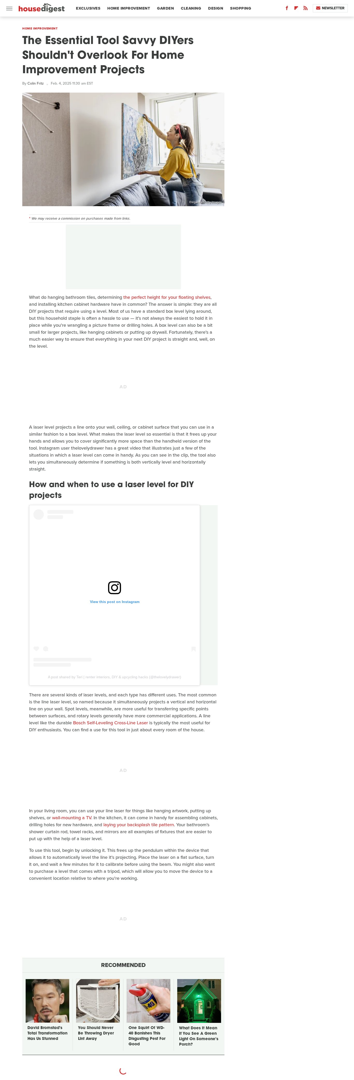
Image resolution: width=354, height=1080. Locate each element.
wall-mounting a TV (71, 817)
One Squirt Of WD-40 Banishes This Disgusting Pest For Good (147, 1036)
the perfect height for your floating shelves (166, 297)
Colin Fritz (35, 83)
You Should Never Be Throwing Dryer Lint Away (96, 1033)
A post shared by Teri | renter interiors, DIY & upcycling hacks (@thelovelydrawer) (114, 677)
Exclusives (88, 8)
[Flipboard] (296, 9)
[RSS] (305, 9)
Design (215, 8)
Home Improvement (128, 8)
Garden (165, 8)
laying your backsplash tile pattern (138, 824)
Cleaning (191, 8)
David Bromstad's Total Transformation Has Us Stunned (47, 1033)
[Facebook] (287, 9)
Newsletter (333, 8)
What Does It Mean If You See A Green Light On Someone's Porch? (198, 1036)
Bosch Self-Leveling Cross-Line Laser (110, 722)
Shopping (240, 8)
